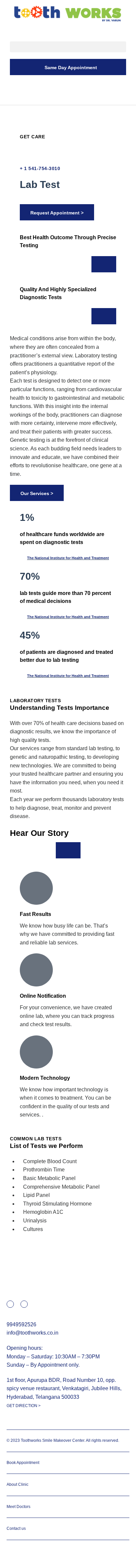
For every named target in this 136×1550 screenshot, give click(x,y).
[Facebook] (10, 1304)
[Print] (22, 115)
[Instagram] (24, 1304)
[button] (68, 46)
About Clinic (17, 1484)
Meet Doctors (18, 1506)
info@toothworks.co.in (32, 1333)
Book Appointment (23, 1462)
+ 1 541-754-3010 (40, 168)
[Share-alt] (35, 115)
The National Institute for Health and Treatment (68, 558)
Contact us (16, 1528)
